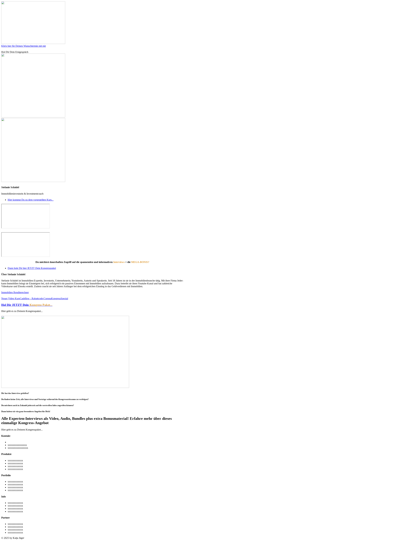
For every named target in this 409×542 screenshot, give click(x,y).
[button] (22, 311)
